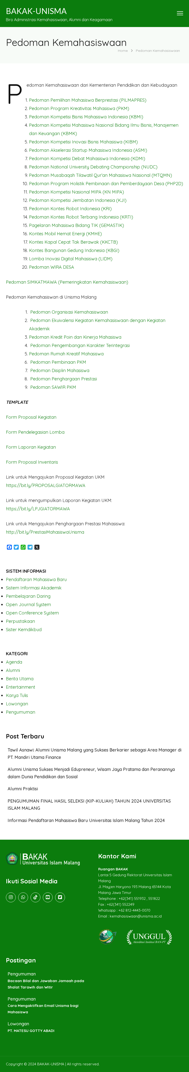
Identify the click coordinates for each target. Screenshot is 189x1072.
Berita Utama (19, 679)
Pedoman (88, 150)
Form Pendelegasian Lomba (35, 432)
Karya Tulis (17, 695)
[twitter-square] (60, 897)
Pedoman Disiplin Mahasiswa (59, 370)
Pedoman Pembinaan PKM (58, 362)
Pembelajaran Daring (28, 596)
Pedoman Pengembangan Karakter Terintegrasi (80, 345)
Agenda (14, 662)
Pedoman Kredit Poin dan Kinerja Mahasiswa (75, 337)
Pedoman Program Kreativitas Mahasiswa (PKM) (79, 108)
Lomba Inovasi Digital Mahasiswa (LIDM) (70, 259)
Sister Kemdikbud (24, 629)
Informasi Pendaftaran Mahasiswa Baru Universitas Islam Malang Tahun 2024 (86, 820)
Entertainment (20, 687)
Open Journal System (28, 604)
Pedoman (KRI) (70, 208)
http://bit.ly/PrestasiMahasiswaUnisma (45, 532)
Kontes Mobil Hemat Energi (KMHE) (65, 234)
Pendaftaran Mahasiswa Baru (36, 579)
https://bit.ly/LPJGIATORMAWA (38, 509)
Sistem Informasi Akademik (34, 588)
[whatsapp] (23, 897)
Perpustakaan (20, 621)
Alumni (13, 670)
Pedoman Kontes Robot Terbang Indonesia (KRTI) (81, 217)
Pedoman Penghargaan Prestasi (63, 379)
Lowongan (17, 704)
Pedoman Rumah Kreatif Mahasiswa (66, 354)
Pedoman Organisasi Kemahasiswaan (69, 312)
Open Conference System (32, 613)
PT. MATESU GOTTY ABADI (31, 1030)
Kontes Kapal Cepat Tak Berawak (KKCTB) (73, 242)
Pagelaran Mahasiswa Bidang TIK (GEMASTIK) (76, 225)
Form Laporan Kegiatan (31, 447)
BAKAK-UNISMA (36, 11)
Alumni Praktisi (23, 789)
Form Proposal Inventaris (32, 462)
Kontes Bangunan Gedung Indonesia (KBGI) (74, 250)
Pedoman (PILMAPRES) (87, 100)
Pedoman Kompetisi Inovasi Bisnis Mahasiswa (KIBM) (83, 142)
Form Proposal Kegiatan (31, 417)
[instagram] (11, 897)
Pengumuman (20, 712)
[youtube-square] (48, 897)
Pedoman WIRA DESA (51, 267)
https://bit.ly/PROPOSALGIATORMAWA (45, 485)
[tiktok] (35, 897)
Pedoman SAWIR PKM (53, 387)
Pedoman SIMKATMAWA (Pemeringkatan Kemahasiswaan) (67, 282)
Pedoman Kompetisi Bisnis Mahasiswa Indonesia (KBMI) (86, 117)
